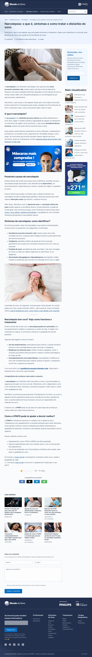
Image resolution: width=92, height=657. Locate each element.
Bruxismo (51, 625)
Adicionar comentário (13, 569)
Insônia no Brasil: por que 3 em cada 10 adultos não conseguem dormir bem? (13, 511)
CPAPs (64, 621)
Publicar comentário (13, 591)
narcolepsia (10, 118)
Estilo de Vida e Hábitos (48, 11)
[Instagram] (6, 645)
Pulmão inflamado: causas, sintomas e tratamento (80, 143)
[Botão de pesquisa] (85, 12)
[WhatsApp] (44, 481)
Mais (59, 11)
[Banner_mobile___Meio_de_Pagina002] (33, 159)
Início (6, 11)
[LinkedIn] (37, 481)
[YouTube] (14, 645)
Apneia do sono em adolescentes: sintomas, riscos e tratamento (33, 510)
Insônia (50, 627)
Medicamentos (66, 623)
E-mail (37, 562)
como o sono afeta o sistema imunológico (20, 212)
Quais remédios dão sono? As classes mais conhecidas (80, 109)
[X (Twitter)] (29, 481)
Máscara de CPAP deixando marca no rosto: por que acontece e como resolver (52, 511)
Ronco (50, 631)
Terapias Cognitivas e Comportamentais (67, 627)
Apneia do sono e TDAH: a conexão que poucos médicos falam (33, 536)
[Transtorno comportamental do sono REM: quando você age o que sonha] (13, 527)
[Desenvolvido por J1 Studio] (84, 655)
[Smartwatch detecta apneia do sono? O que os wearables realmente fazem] (53, 527)
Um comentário (48, 519)
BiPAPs (64, 618)
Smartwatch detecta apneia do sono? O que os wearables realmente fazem (52, 536)
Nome (8, 562)
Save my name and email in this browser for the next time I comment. (26, 585)
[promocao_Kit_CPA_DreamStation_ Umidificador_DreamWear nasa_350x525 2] (76, 179)
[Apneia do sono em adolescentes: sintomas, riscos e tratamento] (33, 502)
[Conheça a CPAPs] (83, 4)
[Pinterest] (19, 645)
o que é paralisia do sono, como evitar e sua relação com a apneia (34, 311)
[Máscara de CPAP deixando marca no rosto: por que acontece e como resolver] (53, 502)
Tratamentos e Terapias (16, 11)
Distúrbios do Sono (31, 11)
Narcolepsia (32, 39)
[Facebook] (22, 481)
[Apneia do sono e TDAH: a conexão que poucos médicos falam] (33, 527)
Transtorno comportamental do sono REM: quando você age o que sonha (13, 536)
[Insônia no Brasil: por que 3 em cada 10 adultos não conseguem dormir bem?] (13, 502)
